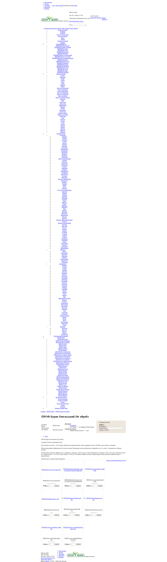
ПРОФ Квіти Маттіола (62, 363)
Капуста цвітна (62, 36)
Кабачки (62, 31)
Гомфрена (64, 168)
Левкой (64, 193)
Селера (63, 124)
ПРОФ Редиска (62, 381)
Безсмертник (64, 149)
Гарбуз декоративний (64, 158)
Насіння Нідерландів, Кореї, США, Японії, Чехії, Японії (61, 28)
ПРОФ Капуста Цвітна (63, 359)
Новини (46, 8)
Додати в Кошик (104, 430)
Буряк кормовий (63, 399)
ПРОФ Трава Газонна (62, 389)
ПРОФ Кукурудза (62, 369)
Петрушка (63, 116)
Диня (62, 83)
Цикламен (64, 323)
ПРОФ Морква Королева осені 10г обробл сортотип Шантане (73, 480)
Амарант (64, 144)
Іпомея (64, 138)
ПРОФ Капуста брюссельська (63, 355)
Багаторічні (62, 264)
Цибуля (63, 129)
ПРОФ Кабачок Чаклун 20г (51, 509)
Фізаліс (63, 127)
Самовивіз (73, 425)
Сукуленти (64, 314)
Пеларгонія (64, 303)
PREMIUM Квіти (63, 60)
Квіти (62, 38)
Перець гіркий (62, 113)
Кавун (63, 86)
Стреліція (64, 312)
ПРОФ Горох (63, 345)
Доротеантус (64, 174)
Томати (63, 42)
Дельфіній (64, 173)
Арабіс (64, 268)
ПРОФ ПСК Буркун (63, 380)
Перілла (64, 221)
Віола (64, 251)
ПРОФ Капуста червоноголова (62, 361)
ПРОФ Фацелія (62, 391)
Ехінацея (64, 286)
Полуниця (64, 306)
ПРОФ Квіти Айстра (63, 364)
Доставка (47, 5)
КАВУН (62, 33)
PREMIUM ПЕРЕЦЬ (63, 66)
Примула (64, 308)
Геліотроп (64, 163)
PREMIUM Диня (63, 50)
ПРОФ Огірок (63, 372)
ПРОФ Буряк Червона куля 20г (93, 509)
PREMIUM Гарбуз (62, 49)
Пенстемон (64, 304)
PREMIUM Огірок (62, 64)
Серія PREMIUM (61, 44)
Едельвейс (64, 281)
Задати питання (111, 460)
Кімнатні (62, 326)
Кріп (62, 100)
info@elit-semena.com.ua (76, 21)
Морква (62, 107)
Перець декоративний (64, 223)
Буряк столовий (62, 30)
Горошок (64, 169)
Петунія (64, 224)
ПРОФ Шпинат (62, 394)
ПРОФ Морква (62, 370)
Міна (64, 204)
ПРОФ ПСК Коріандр (62, 378)
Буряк (62, 78)
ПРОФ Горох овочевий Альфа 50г (51, 539)
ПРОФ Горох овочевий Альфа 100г (95, 480)
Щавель (62, 132)
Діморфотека (64, 171)
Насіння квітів (61, 133)
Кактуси (64, 330)
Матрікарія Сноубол (64, 298)
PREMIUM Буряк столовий (63, 47)
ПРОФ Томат (63, 388)
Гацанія (64, 160)
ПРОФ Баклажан (63, 339)
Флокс (64, 242)
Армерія (64, 270)
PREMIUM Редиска (63, 67)
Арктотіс (64, 146)
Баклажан (63, 77)
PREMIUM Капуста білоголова (62, 55)
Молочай (64, 213)
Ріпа (62, 118)
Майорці (64, 207)
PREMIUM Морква (62, 63)
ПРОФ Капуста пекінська (62, 358)
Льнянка (64, 199)
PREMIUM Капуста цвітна (63, 56)
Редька (63, 121)
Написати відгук (121, 460)
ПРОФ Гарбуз (63, 344)
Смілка (64, 237)
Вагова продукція (61, 397)
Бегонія (64, 271)
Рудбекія (64, 232)
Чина (64, 325)
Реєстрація (59, 5)
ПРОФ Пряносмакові (62, 377)
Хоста (64, 320)
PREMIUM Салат (63, 69)
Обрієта (64, 300)
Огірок (63, 108)
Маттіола (64, 212)
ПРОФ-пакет (61, 337)
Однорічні (63, 135)
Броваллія (64, 152)
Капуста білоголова (63, 34)
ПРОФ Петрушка (63, 375)
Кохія (64, 187)
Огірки (63, 39)
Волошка (64, 155)
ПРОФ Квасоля (62, 366)
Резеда (64, 228)
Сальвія (64, 234)
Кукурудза (63, 102)
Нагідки (64, 218)
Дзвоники (64, 256)
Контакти (47, 7)
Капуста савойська (62, 94)
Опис (46, 436)
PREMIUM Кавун (62, 53)
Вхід (53, 5)
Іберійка (64, 137)
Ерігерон (64, 284)
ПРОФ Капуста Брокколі (62, 352)
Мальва (64, 210)
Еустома (64, 176)
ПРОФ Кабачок (62, 348)
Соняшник (64, 239)
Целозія (64, 245)
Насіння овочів (61, 74)
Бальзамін (64, 148)
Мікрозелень (62, 105)
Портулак (64, 226)
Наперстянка (64, 259)
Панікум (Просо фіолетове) (64, 220)
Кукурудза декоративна (64, 190)
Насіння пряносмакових (61, 336)
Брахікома (64, 151)
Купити (57, 485)
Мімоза (64, 333)
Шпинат (62, 130)
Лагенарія (63, 104)
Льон (64, 201)
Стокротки (64, 262)
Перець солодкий (63, 41)
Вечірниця (64, 253)
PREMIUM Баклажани (62, 45)
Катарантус (64, 180)
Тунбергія (64, 240)
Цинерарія (64, 246)
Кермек (64, 182)
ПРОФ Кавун (63, 350)
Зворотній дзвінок (46, 559)
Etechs (47, 561)
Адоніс (64, 141)
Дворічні (62, 250)
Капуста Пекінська (62, 93)
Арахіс (63, 75)
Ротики (64, 231)
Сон (64, 311)
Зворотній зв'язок (96, 17)
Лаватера (64, 191)
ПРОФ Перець (62, 374)
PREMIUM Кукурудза (62, 61)
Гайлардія (64, 157)
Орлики (64, 301)
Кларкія (64, 184)
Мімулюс (64, 202)
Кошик (104, 18)
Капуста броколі (63, 89)
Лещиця (64, 195)
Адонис (64, 267)
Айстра (64, 143)
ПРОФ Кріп (62, 367)
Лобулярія (64, 198)
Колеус (64, 331)
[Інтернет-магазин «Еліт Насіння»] (49, 21)
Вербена (64, 154)
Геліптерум (64, 165)
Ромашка (64, 309)
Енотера (64, 282)
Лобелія (64, 196)
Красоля (64, 188)
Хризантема (64, 243)
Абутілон (64, 328)
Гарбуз (63, 80)
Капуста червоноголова (63, 97)
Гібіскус (64, 275)
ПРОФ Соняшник (62, 386)
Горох (62, 82)
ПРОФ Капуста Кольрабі (62, 356)
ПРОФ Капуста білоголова (63, 353)
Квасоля (62, 99)
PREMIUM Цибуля (62, 72)
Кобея (64, 185)
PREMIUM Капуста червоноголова (62, 58)
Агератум (64, 140)
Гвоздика (64, 162)
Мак (64, 209)
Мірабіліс (64, 206)
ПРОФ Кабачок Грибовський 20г (72, 509)
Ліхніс (64, 290)
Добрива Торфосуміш (61, 408)
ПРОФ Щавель (62, 395)
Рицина (64, 229)
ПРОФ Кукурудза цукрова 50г (51, 480)
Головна (43, 411)
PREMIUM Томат (62, 71)
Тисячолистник (64, 315)
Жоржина (64, 177)
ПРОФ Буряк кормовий (63, 341)
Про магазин (48, 2)
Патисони (63, 111)
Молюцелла (64, 215)
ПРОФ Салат (63, 385)
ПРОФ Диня (62, 347)
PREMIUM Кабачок (63, 52)
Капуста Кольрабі (62, 91)
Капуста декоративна (64, 179)
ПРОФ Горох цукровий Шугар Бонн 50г (73, 539)
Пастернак (63, 110)
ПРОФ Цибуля (62, 392)
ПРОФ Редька (63, 383)
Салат (62, 122)
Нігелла (64, 217)
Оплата (46, 4)
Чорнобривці (64, 248)
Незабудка (64, 261)
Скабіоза (64, 235)
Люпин (64, 295)
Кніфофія (64, 289)
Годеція (64, 166)
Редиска (62, 119)
